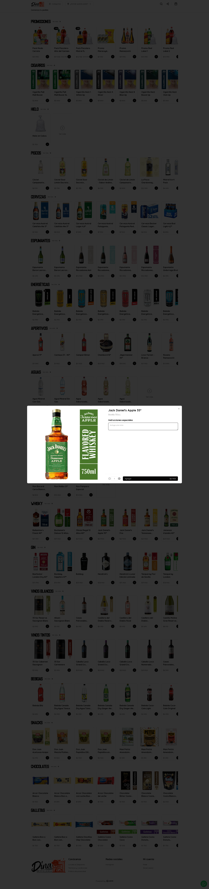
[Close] (179, 409)
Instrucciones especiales (120, 420)
